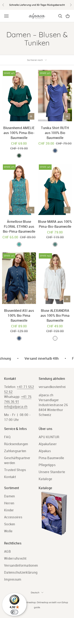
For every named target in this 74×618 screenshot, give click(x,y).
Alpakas (45, 451)
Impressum (12, 579)
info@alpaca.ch (16, 406)
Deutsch (35, 592)
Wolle (8, 531)
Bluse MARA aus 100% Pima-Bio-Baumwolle (55, 224)
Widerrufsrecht (15, 558)
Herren (9, 503)
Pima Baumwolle (51, 458)
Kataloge (45, 479)
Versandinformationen (21, 565)
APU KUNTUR (49, 437)
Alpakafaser (48, 444)
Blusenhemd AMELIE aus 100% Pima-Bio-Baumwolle (19, 133)
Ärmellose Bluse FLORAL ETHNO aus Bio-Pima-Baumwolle (19, 226)
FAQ (7, 437)
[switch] (14, 612)
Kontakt (10, 477)
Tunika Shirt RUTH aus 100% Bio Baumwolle (55, 133)
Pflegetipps (47, 465)
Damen (9, 496)
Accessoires (13, 517)
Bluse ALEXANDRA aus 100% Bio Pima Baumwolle (54, 315)
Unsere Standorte (52, 472)
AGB (7, 551)
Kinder (9, 510)
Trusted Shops (15, 470)
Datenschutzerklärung (20, 572)
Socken (9, 524)
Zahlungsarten (15, 451)
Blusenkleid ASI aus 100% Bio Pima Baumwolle (19, 315)
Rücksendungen (16, 444)
